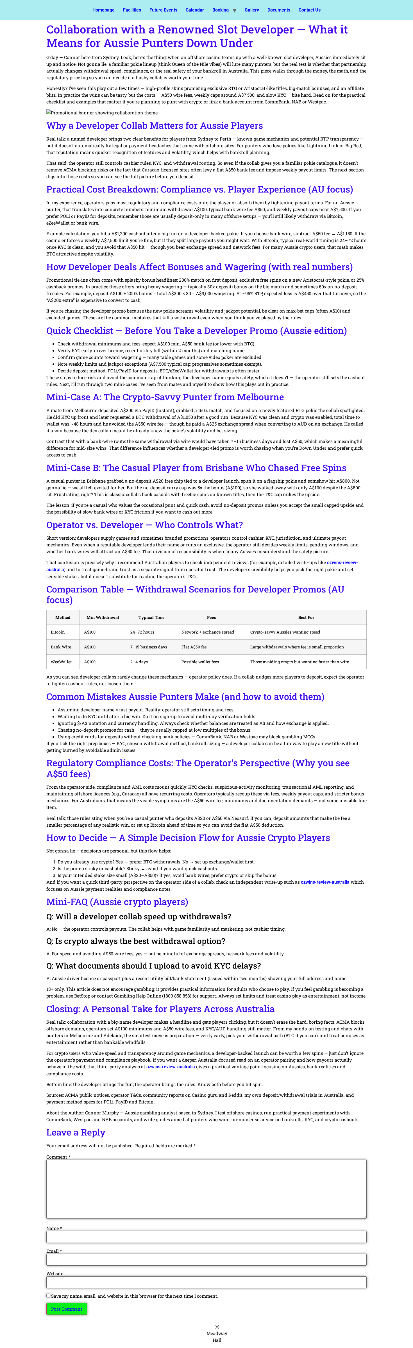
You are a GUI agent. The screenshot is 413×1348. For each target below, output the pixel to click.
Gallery (252, 10)
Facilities (132, 10)
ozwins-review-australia (325, 882)
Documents (278, 10)
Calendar (195, 10)
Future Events (163, 10)
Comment (58, 1157)
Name (54, 1228)
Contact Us (310, 10)
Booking (220, 10)
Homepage (103, 10)
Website (54, 1273)
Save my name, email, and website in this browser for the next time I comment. (134, 1296)
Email (54, 1251)
